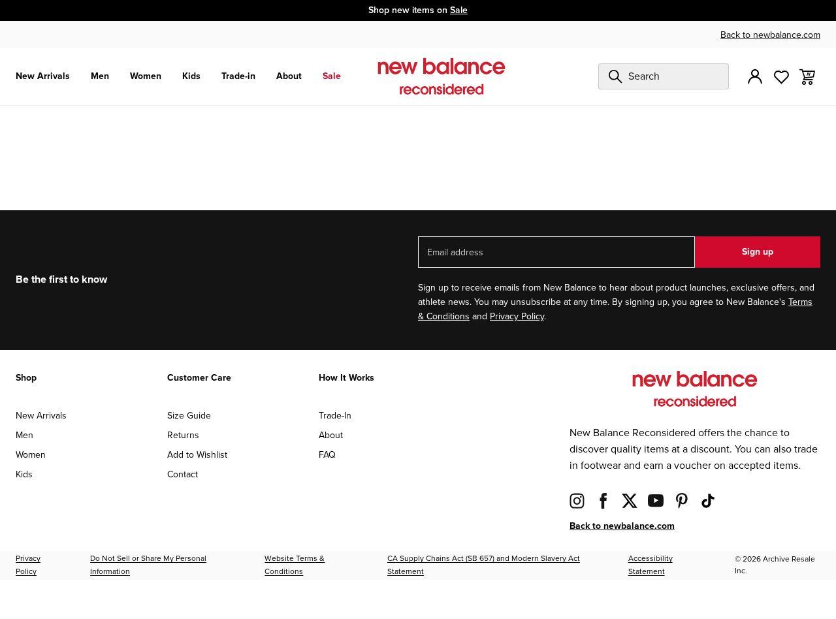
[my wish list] (781, 76)
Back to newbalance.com (770, 34)
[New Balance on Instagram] (577, 500)
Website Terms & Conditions (295, 565)
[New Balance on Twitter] (629, 500)
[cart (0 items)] (807, 76)
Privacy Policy (517, 316)
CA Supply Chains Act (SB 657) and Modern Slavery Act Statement (483, 565)
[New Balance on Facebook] (603, 500)
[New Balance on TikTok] (708, 500)
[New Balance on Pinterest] (682, 500)
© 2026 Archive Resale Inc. (775, 565)
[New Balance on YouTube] (656, 500)
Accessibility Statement (650, 565)
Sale (459, 10)
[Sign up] (755, 76)
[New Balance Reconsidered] (441, 76)
